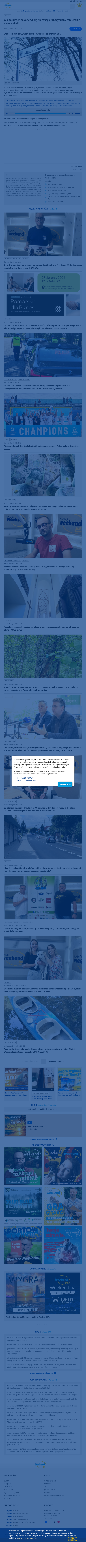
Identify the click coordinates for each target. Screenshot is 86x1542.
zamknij (73, 1539)
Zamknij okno (65, 784)
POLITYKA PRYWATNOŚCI (26, 781)
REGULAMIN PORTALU (25, 778)
